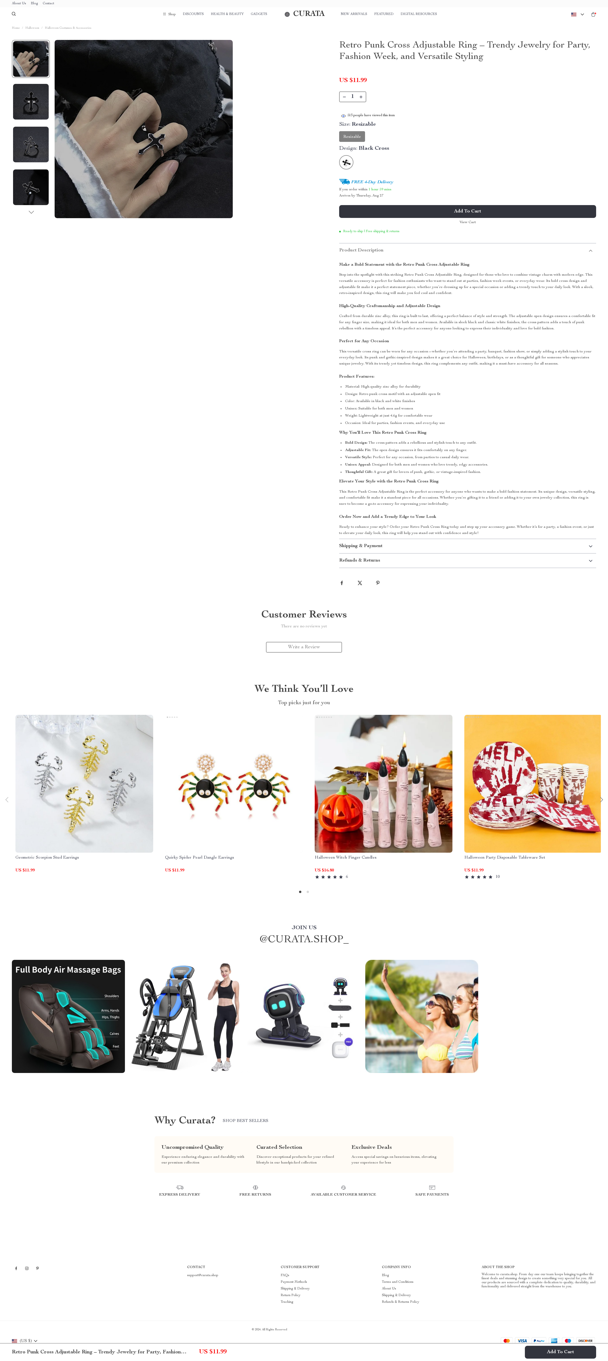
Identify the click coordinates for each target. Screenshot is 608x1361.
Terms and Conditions (397, 1282)
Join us (304, 928)
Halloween (32, 28)
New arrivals (354, 14)
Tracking (287, 1302)
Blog (34, 3)
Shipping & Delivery (295, 1288)
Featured (384, 14)
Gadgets (259, 14)
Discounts (193, 14)
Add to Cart (560, 1352)
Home (16, 28)
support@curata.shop (202, 1275)
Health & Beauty (227, 14)
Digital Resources (419, 14)
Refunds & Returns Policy (400, 1302)
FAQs (285, 1275)
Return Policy (290, 1295)
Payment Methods (294, 1282)
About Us (19, 3)
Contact (48, 3)
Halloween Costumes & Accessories (68, 28)
